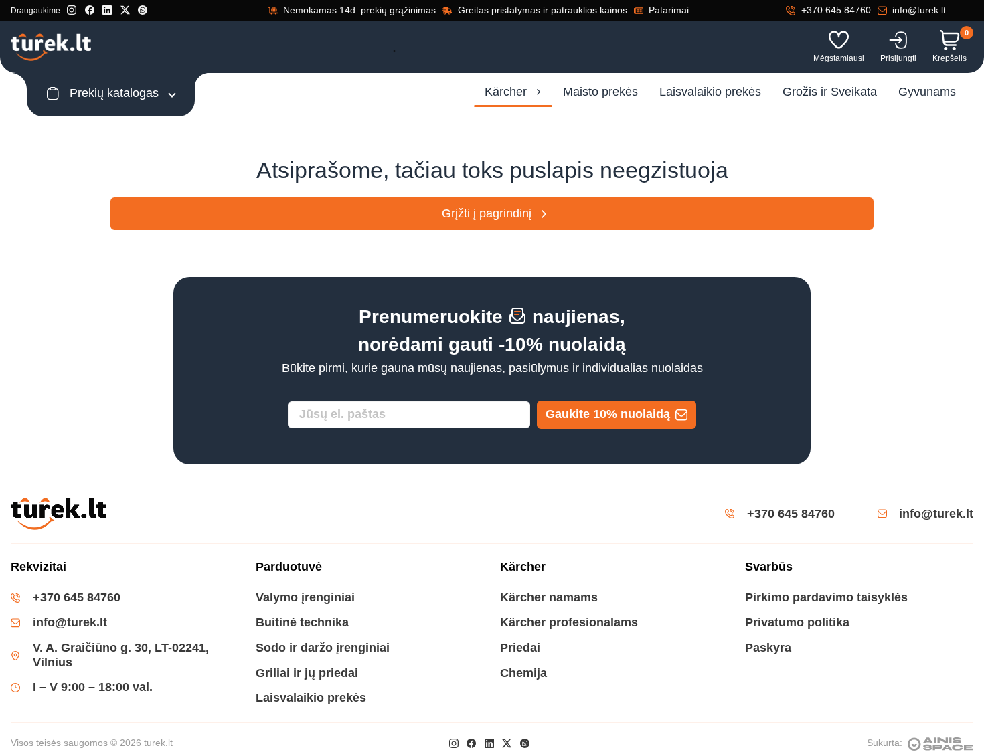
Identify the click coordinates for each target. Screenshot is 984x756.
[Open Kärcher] (539, 92)
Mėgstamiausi (838, 58)
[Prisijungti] (898, 40)
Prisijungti (898, 58)
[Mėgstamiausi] (839, 40)
